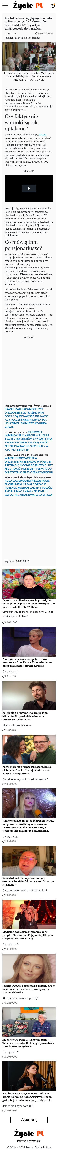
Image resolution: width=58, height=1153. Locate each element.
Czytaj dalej (29, 1120)
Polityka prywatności (29, 1141)
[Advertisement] (29, 370)
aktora (42, 134)
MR (15, 33)
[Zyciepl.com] (28, 5)
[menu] (5, 5)
